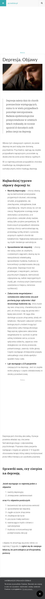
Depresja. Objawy (20, 59)
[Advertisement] (22, 22)
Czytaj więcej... (27, 589)
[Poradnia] (13, 3)
